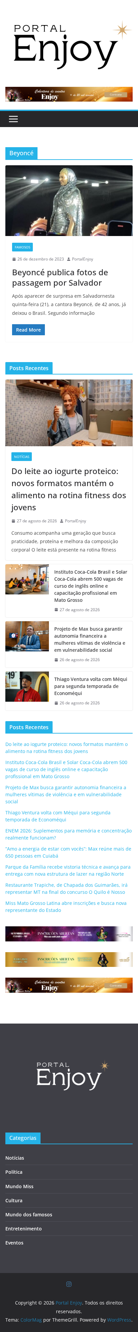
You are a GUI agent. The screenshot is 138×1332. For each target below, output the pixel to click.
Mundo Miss (19, 1186)
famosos (22, 247)
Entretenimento (23, 1228)
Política (13, 1172)
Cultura (13, 1200)
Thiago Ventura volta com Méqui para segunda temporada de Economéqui (90, 686)
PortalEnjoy (82, 259)
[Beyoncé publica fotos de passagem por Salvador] (69, 200)
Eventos (14, 1242)
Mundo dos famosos (28, 1214)
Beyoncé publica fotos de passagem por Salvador (60, 277)
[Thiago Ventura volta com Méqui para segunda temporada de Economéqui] (27, 691)
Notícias (21, 456)
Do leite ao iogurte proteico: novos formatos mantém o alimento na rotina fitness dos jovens (68, 489)
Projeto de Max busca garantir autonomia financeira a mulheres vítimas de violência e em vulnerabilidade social (89, 639)
